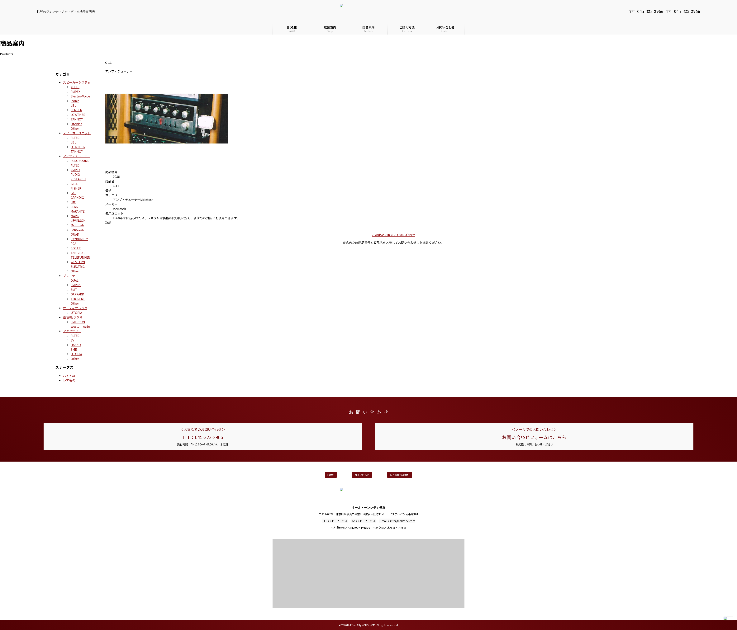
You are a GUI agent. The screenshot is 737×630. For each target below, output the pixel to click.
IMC (73, 202)
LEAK (74, 206)
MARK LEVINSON (78, 218)
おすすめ (69, 375)
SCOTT (76, 248)
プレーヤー (70, 275)
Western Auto (80, 326)
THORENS (78, 298)
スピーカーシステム (77, 82)
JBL (73, 105)
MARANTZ (78, 211)
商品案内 (368, 29)
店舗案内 (330, 29)
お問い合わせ (445, 29)
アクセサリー (72, 331)
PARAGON (77, 229)
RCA (73, 243)
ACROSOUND (80, 160)
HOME (292, 29)
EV (72, 340)
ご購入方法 (407, 29)
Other (75, 128)
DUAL (74, 280)
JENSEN (76, 110)
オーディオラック (75, 308)
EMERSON (78, 321)
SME (74, 349)
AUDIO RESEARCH (78, 176)
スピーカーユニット (77, 133)
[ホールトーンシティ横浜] (368, 6)
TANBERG (77, 252)
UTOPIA (76, 312)
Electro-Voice (80, 96)
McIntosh (77, 225)
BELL (74, 183)
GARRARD (77, 294)
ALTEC (75, 87)
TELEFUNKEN (80, 257)
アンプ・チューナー (76, 156)
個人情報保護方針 (400, 475)
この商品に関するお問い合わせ (393, 235)
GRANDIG (77, 197)
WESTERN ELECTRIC (78, 264)
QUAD (75, 234)
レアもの (69, 380)
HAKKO (76, 344)
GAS (73, 192)
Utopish (76, 123)
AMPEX (75, 91)
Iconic (75, 100)
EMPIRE (76, 285)
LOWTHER (78, 114)
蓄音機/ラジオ (73, 317)
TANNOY (77, 119)
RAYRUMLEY (79, 239)
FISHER (76, 188)
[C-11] (166, 164)
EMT (74, 289)
